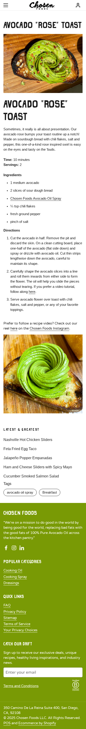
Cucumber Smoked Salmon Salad (31, 476)
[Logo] (41, 5)
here (32, 292)
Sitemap (10, 618)
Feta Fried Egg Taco (19, 449)
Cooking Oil (12, 570)
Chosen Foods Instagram (49, 328)
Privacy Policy (14, 612)
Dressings (11, 583)
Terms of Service (16, 624)
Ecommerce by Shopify (37, 723)
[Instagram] (14, 548)
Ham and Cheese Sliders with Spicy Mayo (37, 467)
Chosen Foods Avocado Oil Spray (35, 198)
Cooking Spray (15, 577)
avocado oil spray (20, 492)
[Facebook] (6, 548)
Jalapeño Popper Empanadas (27, 458)
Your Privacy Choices (20, 630)
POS (7, 723)
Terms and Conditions (21, 686)
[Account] (78, 5)
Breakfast (49, 492)
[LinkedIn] (22, 548)
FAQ (7, 605)
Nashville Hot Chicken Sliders (27, 440)
